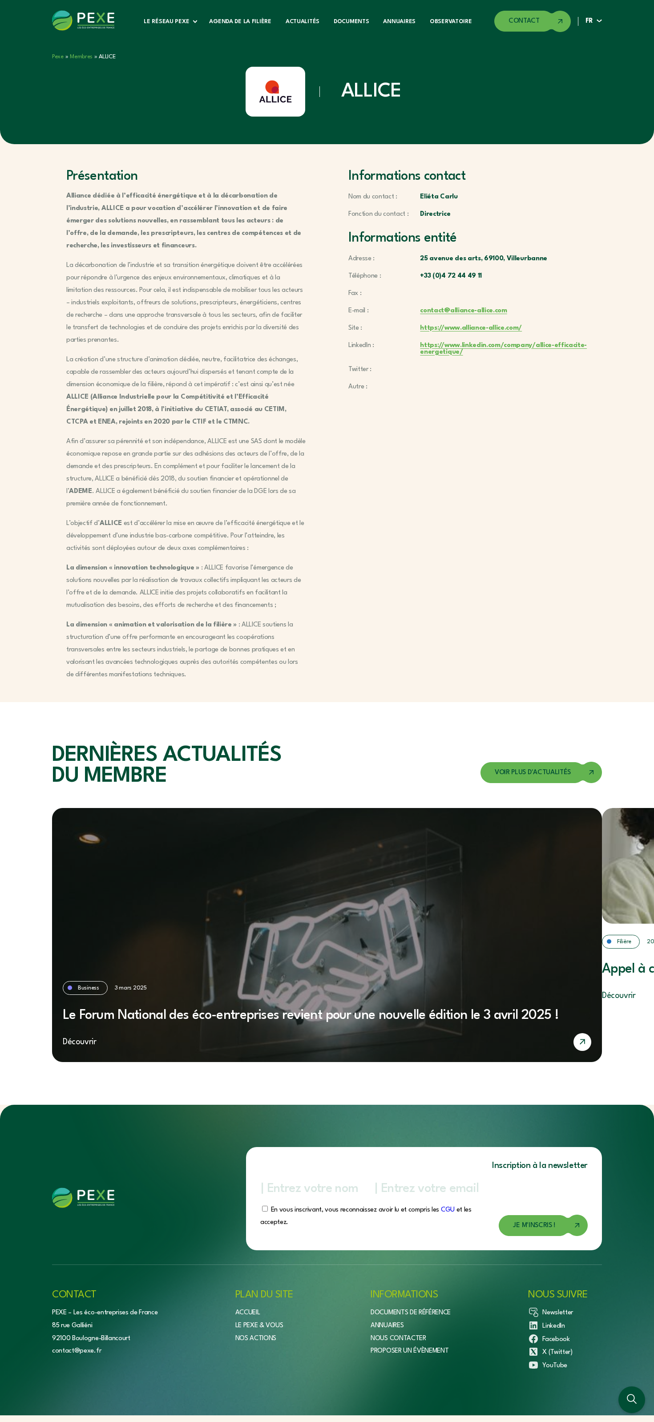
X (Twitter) (557, 1352)
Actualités (302, 21)
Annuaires (399, 21)
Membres (81, 57)
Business (88, 988)
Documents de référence (411, 1312)
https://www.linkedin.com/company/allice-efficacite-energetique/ (503, 349)
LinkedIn (553, 1325)
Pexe (58, 57)
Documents (351, 21)
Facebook (555, 1339)
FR (589, 21)
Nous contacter (398, 1338)
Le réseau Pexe (166, 21)
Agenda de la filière (240, 21)
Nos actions (255, 1338)
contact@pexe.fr (76, 1351)
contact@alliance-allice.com (463, 310)
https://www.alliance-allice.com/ (471, 328)
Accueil (247, 1312)
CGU (448, 1210)
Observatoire (451, 21)
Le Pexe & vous (259, 1325)
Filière (624, 942)
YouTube (554, 1365)
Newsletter (557, 1312)
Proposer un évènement (409, 1351)
